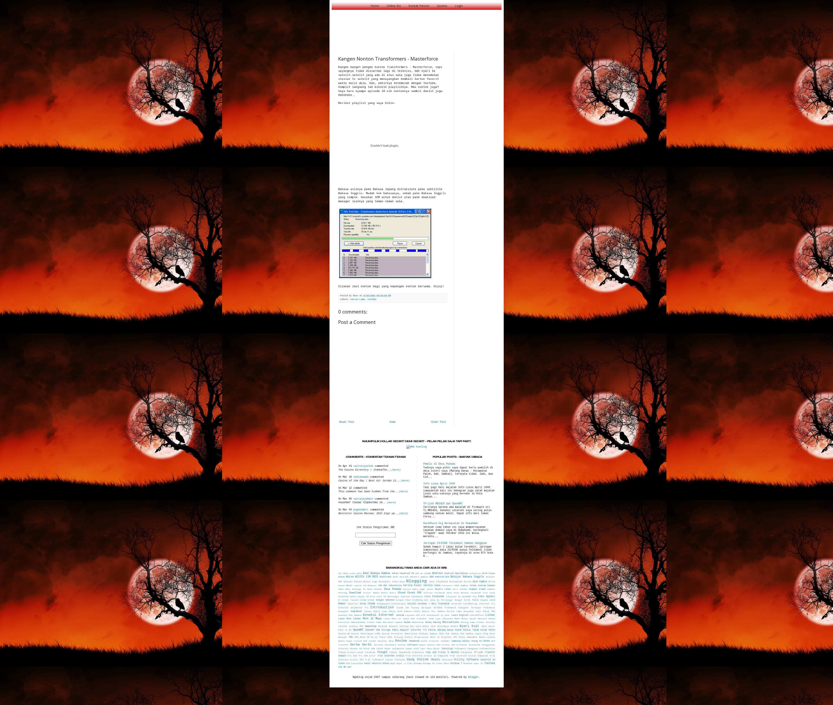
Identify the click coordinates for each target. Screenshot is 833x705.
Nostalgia (443, 626)
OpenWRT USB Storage (377, 630)
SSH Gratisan (459, 645)
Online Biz (394, 6)
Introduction (382, 607)
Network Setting (398, 626)
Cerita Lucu (431, 585)
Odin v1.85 (344, 630)
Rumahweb (414, 641)
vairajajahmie (363, 498)
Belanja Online (352, 581)
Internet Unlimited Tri (353, 608)
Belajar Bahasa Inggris (467, 576)
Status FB (356, 649)
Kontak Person (418, 6)
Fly (475, 596)
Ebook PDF (414, 592)
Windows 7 (456, 663)
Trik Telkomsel (374, 660)
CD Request (370, 585)
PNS (351, 637)
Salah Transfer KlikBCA (435, 641)
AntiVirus (475, 573)
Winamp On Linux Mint (436, 663)
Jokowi (368, 611)
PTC (455, 637)
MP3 (361, 626)
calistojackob (363, 466)
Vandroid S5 (487, 659)
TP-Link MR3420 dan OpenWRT (443, 503)
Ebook (401, 592)
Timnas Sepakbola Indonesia (406, 652)
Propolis (446, 637)
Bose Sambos (480, 581)
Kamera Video (412, 611)
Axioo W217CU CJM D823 (362, 576)
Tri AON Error (367, 656)
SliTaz (402, 645)
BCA (447, 576)
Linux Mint (345, 618)
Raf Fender (370, 641)
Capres (358, 585)
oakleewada (361, 477)
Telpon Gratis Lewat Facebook (357, 652)
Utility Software (466, 659)
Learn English (459, 615)
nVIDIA (454, 626)
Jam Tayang (412, 608)
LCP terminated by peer (435, 615)
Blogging (416, 581)
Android (437, 573)
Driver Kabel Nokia (375, 593)
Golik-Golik (367, 600)
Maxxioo (482, 619)
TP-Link (478, 652)
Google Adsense (385, 600)
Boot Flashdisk (439, 581)
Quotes (442, 6)
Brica (492, 581)
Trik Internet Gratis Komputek (469, 656)
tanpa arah (412, 649)
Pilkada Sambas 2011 (431, 634)
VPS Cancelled (354, 663)
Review (401, 641)
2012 (359, 573)
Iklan (362, 603)
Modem (407, 622)
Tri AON (352, 656)
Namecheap (371, 626)
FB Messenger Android (396, 596)
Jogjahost (356, 611)
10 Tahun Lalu (346, 573)
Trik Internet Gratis (390, 655)
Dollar (463, 589)
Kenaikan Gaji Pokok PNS (479, 611)
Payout (355, 634)
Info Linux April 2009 (439, 483)
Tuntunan (400, 660)
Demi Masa (344, 589)
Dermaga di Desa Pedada (367, 589)
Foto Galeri (486, 596)
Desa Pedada (392, 589)
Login (459, 6)
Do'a (455, 589)
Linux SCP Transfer (415, 619)
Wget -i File (404, 663)
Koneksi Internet (378, 615)
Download (355, 592)
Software (412, 645)
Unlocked (447, 660)
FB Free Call (374, 596)
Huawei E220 (487, 600)
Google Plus (403, 600)
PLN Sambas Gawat (471, 634)
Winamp (418, 663)
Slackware (390, 645)
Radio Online (487, 637)
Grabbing (417, 600)
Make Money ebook (465, 619)
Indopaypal (383, 604)
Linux (490, 615)
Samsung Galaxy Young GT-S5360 (470, 641)
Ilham (371, 603)
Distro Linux (443, 589)
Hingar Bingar (453, 600)
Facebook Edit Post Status (452, 593)
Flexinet (438, 596)
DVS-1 (392, 593)
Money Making (433, 622)
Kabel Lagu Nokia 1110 (387, 611)
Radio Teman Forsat (350, 641)
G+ (339, 600)
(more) (395, 469)
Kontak (400, 615)
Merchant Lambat (393, 622)
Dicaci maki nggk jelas (418, 589)
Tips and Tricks (435, 652)
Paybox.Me (344, 634)
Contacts (447, 585)
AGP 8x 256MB (423, 573)
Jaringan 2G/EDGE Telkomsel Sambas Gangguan (455, 543)
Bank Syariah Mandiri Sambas (410, 577)
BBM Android (437, 576)
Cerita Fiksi (412, 585)
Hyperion (353, 604)
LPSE (431, 619)
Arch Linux (488, 573)
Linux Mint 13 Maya (367, 618)
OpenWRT (358, 629)
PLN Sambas (452, 634)
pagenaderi (361, 509)
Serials (378, 645)
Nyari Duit (469, 626)
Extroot (428, 593)
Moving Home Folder (472, 622)
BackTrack (385, 576)
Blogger (473, 677)
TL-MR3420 (453, 652)
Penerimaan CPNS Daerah (375, 634)
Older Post (438, 422)
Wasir (367, 663)
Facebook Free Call (483, 593)
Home (375, 6)
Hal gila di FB (434, 600)
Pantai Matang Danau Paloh (444, 630)
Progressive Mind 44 (427, 637)
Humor (342, 603)
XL (481, 663)
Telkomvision (487, 649)
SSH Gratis (443, 645)
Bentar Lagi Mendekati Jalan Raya (384, 581)
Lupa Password (444, 619)
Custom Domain (486, 585)
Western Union (380, 663)
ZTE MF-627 (344, 667)
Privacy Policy (403, 637)
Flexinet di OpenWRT (458, 596)
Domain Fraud (477, 589)
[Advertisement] (417, 26)
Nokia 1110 (429, 626)
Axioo (341, 576)
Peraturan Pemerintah (404, 634)
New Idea (415, 626)
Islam (400, 608)
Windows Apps (471, 663)
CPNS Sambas (461, 585)
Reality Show (386, 641)
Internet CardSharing (464, 604)
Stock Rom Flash (373, 649)
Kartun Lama (357, 299)
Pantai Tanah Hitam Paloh (479, 630)
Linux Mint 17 (392, 619)
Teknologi (447, 648)
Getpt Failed (350, 600)
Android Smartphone (456, 573)
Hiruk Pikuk (471, 600)
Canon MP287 (345, 585)
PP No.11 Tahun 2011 (380, 637)
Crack (473, 585)
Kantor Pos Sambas (433, 611)
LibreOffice (476, 615)
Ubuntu (435, 659)
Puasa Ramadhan (468, 637)
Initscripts (398, 604)
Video (341, 663)
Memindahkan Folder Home (366, 622)
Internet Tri (487, 604)
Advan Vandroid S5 (403, 573)
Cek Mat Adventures (390, 585)
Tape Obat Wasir (430, 649)
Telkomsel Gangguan (466, 649)
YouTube (371, 299)
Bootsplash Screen (460, 581)
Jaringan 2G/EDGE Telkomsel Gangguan (445, 608)
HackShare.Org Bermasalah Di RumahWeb (450, 523)
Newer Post (346, 422)
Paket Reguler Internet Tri (409, 630)
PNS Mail (359, 637)
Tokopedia (466, 652)
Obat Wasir (488, 626)
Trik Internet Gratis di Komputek (426, 656)
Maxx (356, 295)
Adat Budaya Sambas (376, 573)
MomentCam (418, 622)
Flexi (427, 596)
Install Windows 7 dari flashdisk (428, 603)
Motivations (450, 622)
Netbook (382, 626)
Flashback (417, 596)
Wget (392, 663)
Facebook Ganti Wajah (351, 596)
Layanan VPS (412, 615)
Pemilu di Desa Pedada (439, 464)
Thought (382, 652)
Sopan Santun (427, 645)
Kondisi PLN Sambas (350, 615)
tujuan (389, 660)
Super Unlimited (394, 649)
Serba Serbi (361, 644)
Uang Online (418, 659)
